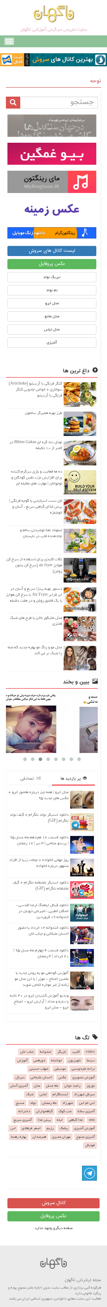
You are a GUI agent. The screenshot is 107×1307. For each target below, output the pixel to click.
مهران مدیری (61, 1137)
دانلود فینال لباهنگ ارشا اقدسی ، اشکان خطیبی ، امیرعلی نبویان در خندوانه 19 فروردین (42, 911)
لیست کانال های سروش (52, 251)
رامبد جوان (72, 1086)
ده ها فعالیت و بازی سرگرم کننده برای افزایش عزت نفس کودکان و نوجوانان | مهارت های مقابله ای (36, 477)
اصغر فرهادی (31, 1128)
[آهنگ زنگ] (51, 233)
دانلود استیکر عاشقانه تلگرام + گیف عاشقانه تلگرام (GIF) (41, 885)
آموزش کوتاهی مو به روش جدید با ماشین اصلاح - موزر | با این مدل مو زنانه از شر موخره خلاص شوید (42, 979)
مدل (37, 1086)
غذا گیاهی (76, 1120)
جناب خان (27, 1052)
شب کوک (65, 1111)
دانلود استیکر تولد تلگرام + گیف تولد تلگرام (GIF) (39, 818)
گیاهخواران (44, 1111)
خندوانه (45, 1052)
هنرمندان (39, 1137)
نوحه (95, 81)
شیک (30, 1094)
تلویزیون (74, 1060)
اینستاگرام (60, 1094)
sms (92, 1120)
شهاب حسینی (38, 1069)
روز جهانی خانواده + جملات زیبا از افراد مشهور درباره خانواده (39, 863)
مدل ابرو (52, 303)
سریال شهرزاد (84, 1094)
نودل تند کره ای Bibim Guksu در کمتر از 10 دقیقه (36, 445)
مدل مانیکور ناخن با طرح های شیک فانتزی (36, 621)
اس (13, 1128)
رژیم (50, 1128)
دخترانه (24, 1111)
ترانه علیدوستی (83, 1069)
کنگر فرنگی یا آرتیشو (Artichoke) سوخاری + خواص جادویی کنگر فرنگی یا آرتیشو (35, 389)
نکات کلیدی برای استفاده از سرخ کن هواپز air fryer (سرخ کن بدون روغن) (34, 565)
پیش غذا (44, 1120)
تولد (33, 1103)
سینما (91, 1060)
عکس (62, 1077)
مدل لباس (52, 329)
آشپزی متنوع (85, 1137)
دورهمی (39, 1060)
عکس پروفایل (52, 264)
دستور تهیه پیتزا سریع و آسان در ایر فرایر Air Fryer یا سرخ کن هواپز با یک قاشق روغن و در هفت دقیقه (34, 595)
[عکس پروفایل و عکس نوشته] (51, 125)
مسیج (20, 1103)
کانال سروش (54, 1203)
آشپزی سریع (23, 1120)
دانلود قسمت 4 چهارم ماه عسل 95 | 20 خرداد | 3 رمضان (41, 953)
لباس (43, 1094)
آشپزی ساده (86, 1111)
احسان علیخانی (41, 1077)
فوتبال (90, 1145)
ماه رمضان (49, 1103)
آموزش (22, 1060)
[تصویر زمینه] (51, 210)
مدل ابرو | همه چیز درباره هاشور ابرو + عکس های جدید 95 (38, 795)
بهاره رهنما (18, 1137)
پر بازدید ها (71, 778)
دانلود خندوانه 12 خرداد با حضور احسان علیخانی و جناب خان (43, 931)
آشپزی (52, 342)
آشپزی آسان (19, 1086)
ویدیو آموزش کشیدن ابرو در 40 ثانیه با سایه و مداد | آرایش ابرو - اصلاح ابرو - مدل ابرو (39, 1001)
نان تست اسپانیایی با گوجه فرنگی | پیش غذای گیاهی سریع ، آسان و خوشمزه (35, 507)
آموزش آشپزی (84, 1128)
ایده (60, 1120)
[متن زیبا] (51, 154)
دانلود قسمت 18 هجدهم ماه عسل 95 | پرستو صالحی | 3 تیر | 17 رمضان (39, 840)
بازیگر (61, 1052)
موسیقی (60, 1069)
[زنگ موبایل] (51, 182)
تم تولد (52, 290)
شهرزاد (67, 1103)
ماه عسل (52, 1086)
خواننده (56, 1060)
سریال (20, 1077)
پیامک (64, 1128)
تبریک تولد (52, 277)
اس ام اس (87, 1103)
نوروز (90, 1086)
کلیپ (76, 1052)
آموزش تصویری (83, 1077)
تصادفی (28, 778)
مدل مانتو (52, 316)
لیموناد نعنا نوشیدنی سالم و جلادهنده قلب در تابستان (41, 533)
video (90, 1052)
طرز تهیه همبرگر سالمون (43, 413)
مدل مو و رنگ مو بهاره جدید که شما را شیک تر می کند (35, 650)
